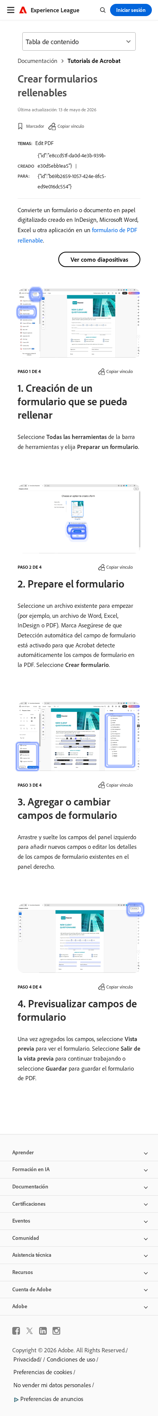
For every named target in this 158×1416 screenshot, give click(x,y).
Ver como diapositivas (99, 259)
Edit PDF (44, 143)
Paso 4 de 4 (29, 987)
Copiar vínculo (71, 126)
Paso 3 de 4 (29, 785)
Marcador (35, 126)
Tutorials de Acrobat (93, 60)
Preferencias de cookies (42, 1372)
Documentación (38, 60)
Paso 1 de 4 (29, 371)
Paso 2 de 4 (29, 567)
